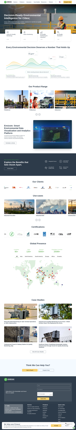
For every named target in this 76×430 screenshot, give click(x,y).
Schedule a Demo (10, 143)
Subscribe (43, 398)
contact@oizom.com (9, 412)
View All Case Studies (38, 351)
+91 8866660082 (17, 412)
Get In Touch (29, 370)
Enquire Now (67, 2)
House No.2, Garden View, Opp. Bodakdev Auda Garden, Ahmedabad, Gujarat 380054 (13, 409)
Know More (10, 168)
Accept (56, 425)
